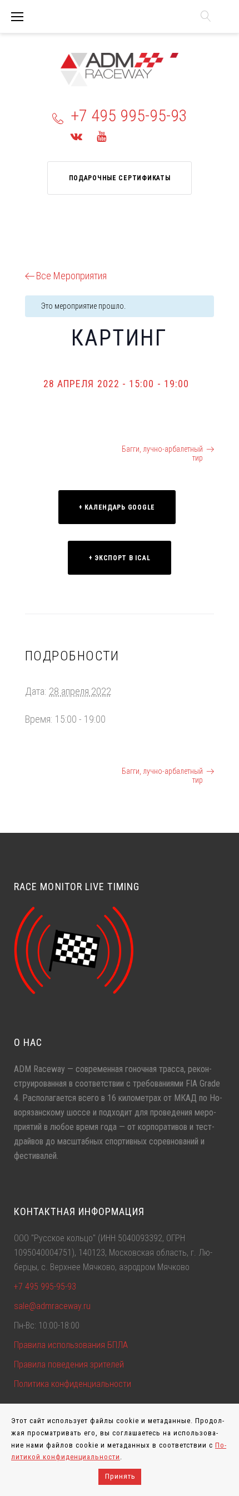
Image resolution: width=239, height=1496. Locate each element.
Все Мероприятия (71, 276)
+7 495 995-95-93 (129, 115)
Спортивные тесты (64, 449)
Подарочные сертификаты (120, 178)
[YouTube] (101, 136)
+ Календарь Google (117, 507)
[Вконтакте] (76, 136)
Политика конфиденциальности (72, 1384)
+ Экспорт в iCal (120, 558)
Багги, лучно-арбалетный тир (162, 453)
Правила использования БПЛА (71, 1345)
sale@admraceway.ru (52, 1306)
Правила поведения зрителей (69, 1364)
